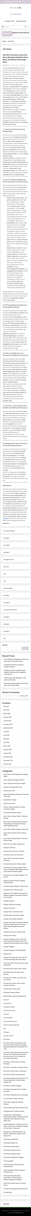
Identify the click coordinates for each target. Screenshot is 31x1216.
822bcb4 (6, 65)
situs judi (6, 999)
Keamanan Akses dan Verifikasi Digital (15, 864)
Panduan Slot (7, 954)
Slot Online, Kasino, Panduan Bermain (14, 1074)
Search (4, 645)
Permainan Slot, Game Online (12, 989)
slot (5, 574)
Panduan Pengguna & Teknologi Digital (15, 950)
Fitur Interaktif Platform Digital (12, 812)
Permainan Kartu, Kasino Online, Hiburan (15, 968)
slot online (7, 545)
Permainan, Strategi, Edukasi (12, 992)
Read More (6, 523)
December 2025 (8, 724)
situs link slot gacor (9, 531)
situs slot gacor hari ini (10, 610)
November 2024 (8, 760)
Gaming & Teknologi (9, 847)
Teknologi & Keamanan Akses (12, 1150)
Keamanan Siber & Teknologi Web (13, 890)
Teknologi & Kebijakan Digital (12, 1154)
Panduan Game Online (10, 935)
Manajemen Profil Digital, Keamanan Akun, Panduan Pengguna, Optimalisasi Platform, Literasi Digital (16, 895)
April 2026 (6, 710)
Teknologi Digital (8, 1161)
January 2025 (7, 753)
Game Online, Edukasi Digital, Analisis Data (16, 829)
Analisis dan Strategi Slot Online (13, 787)
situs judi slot (7, 1003)
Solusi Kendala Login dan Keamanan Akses (16, 1107)
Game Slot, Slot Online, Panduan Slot (14, 844)
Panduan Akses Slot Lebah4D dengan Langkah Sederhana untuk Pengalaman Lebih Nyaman (15, 672)
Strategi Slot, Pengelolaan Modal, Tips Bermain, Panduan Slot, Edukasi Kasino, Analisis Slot (15, 1134)
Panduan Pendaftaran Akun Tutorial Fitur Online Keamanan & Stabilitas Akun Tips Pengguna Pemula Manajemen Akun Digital (16, 941)
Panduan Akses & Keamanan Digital (14, 915)
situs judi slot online (9, 1010)
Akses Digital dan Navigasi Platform (14, 780)
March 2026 (7, 713)
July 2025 (6, 731)
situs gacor (7, 602)
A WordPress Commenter (11, 696)
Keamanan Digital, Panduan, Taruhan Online (16, 886)
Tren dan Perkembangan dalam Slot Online (16, 1189)
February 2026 (8, 717)
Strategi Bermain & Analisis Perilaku (14, 1111)
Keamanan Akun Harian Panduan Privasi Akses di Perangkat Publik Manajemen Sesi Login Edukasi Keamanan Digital (16, 869)
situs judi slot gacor (9, 1007)
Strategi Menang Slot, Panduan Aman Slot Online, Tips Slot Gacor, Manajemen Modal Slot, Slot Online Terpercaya (16, 1126)
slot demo (6, 518)
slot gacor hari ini (9, 1036)
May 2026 (6, 706)
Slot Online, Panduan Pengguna (12, 1086)
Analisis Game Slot (9, 790)
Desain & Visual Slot (9, 803)
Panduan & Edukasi (9, 901)
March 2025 (7, 746)
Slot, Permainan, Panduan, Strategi (13, 1098)
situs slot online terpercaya (11, 1025)
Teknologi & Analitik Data (11, 1139)
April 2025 (6, 742)
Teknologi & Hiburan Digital (11, 1146)
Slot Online (7, 1039)
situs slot (6, 567)
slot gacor (6, 538)
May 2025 (6, 739)
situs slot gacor (8, 588)
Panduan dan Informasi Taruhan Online (15, 932)
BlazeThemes (19, 1212)
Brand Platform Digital (10, 800)
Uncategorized (8, 1192)
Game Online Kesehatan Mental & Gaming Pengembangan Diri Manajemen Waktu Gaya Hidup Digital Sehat (15, 823)
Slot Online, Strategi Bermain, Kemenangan (16, 1095)
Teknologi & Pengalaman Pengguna (14, 1157)
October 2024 (7, 764)
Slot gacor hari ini (9, 559)
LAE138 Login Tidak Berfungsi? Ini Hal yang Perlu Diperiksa (14, 2)
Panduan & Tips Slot (9, 908)
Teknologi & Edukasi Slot (11, 1143)
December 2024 (8, 757)
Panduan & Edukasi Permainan (12, 904)
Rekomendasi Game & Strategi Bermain (15, 996)
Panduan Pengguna (9, 946)
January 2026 (7, 721)
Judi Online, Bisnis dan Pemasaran (13, 855)
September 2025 (8, 728)
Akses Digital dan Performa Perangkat (14, 783)
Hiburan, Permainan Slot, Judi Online (14, 851)
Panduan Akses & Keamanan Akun (13, 912)
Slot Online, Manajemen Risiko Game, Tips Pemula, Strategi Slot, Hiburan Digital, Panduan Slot (16, 1080)
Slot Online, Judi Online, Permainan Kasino (16, 1067)
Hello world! (24, 696)
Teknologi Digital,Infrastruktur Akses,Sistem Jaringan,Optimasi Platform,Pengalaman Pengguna (13, 1177)
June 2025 (6, 735)
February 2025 (8, 749)
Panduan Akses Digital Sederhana (13, 919)
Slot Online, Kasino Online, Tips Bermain (15, 1071)
